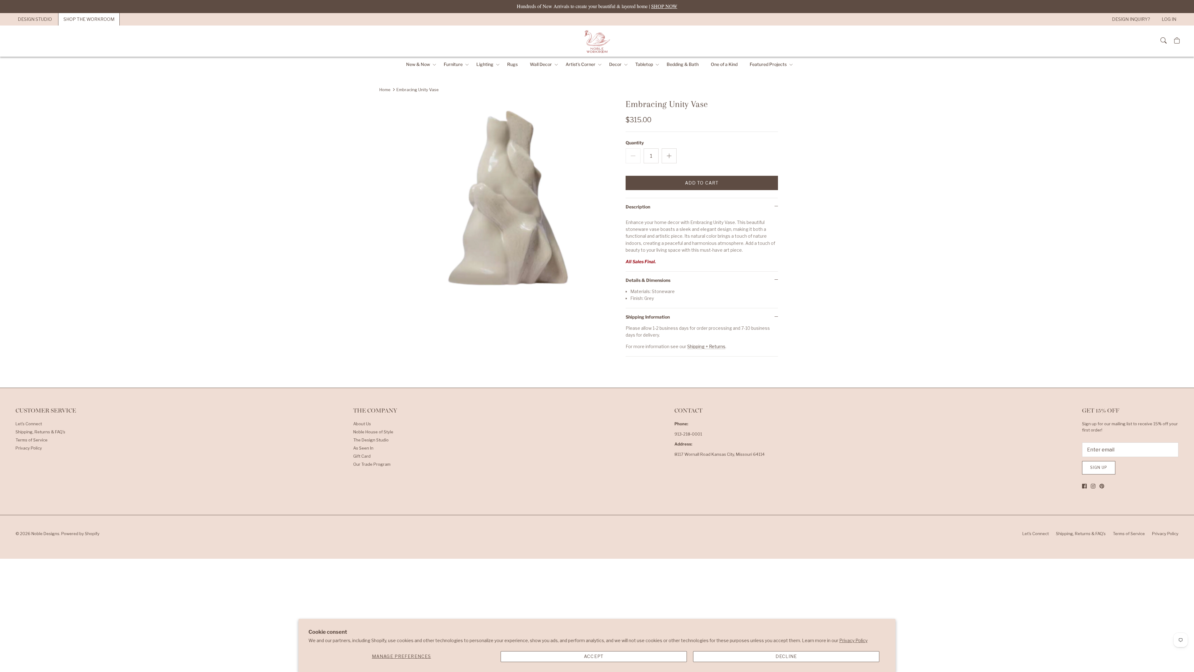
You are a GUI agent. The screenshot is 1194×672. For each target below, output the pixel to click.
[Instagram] (1093, 486)
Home (385, 89)
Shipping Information (648, 317)
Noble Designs (45, 533)
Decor (615, 64)
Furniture (453, 64)
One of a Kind (724, 64)
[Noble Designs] (597, 41)
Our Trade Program (372, 464)
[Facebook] (1084, 486)
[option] (514, 197)
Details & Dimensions (648, 280)
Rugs (512, 64)
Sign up (1098, 467)
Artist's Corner (580, 64)
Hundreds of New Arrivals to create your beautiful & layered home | (597, 6)
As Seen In (363, 448)
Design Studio (35, 19)
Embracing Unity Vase (417, 89)
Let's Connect (29, 423)
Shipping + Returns (706, 346)
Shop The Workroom (88, 19)
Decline (786, 656)
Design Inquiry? (1131, 19)
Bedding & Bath (683, 64)
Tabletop (644, 64)
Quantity (635, 142)
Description (638, 206)
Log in (1169, 19)
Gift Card (362, 456)
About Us (362, 423)
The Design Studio (371, 439)
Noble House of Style (373, 431)
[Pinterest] (1101, 486)
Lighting (484, 64)
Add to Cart (702, 182)
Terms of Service (32, 439)
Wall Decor (541, 64)
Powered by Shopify (80, 533)
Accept (594, 656)
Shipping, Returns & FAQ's (40, 431)
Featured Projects (768, 64)
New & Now (418, 64)
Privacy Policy (853, 640)
